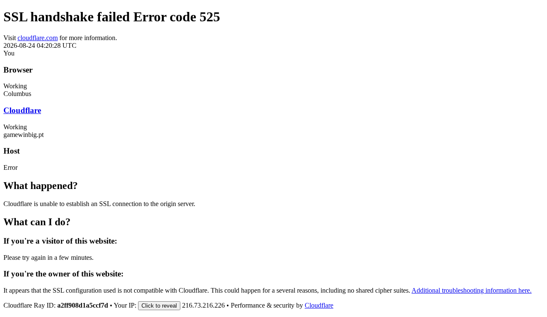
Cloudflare (22, 110)
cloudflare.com (38, 37)
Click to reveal (159, 305)
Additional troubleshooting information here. (472, 290)
